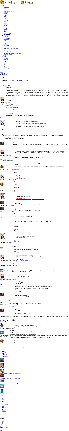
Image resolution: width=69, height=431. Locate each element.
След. (10, 346)
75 (4, 316)
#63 (13, 142)
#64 (15, 148)
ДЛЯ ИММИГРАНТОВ (5, 354)
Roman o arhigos (2, 120)
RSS (1, 84)
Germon (1, 141)
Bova (1, 323)
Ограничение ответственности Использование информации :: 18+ (5, 427)
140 (4, 270)
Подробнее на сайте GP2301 (4, 416)
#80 (12, 268)
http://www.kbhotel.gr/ (17, 169)
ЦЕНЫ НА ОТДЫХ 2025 (5, 403)
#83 (15, 290)
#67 (16, 174)
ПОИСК (3, 399)
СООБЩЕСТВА (4, 411)
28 (4, 169)
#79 (13, 263)
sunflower (1, 247)
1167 (4, 205)
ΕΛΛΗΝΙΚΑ (2, 5)
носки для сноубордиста (14, 416)
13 (8, 346)
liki (0, 189)
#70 (16, 193)
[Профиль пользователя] (2, 124)
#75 (16, 234)
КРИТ (3, 406)
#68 (14, 181)
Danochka (1, 269)
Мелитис (20, 177)
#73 (14, 213)
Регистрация (4, 4)
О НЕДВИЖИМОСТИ (5, 355)
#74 (14, 223)
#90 (14, 340)
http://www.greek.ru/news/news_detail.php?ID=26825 (12, 103)
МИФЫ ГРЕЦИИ (4, 405)
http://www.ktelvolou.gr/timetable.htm (10, 109)
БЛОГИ (3, 412)
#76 (14, 240)
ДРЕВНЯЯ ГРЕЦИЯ (5, 404)
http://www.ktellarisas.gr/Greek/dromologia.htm (12, 107)
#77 (14, 244)
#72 (15, 208)
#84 (9, 300)
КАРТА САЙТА (4, 398)
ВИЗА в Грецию (4, 352)
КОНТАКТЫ (4, 397)
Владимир (1, 164)
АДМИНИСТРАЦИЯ (5, 356)
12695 (5, 102)
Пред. (4, 346)
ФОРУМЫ (3, 351)
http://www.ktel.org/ (8, 105)
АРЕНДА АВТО (4, 407)
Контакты (5, 5)
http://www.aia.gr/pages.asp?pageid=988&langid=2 (22, 260)
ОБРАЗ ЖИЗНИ (4, 409)
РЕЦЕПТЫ (3, 410)
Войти (1, 4)
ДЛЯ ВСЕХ (3, 353)
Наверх (1, 430)
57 (4, 335)
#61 (16, 118)
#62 (2, 129)
